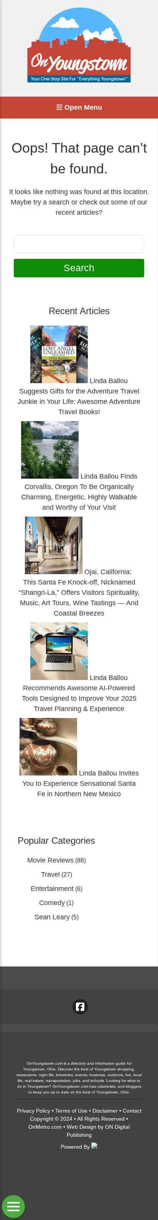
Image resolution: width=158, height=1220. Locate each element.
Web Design (81, 1127)
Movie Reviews (50, 860)
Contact (132, 1111)
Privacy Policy (33, 1111)
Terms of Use (71, 1111)
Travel (50, 874)
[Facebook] (80, 1006)
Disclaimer (105, 1111)
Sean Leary (52, 917)
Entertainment (52, 888)
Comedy (52, 903)
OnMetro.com (45, 1127)
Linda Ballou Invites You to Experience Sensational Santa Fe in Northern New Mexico (80, 783)
